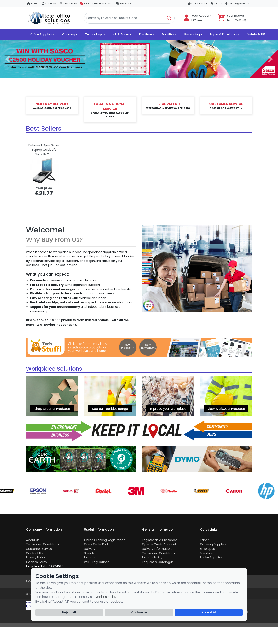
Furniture (206, 553)
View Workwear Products (226, 409)
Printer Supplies (211, 557)
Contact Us (69, 3)
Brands (89, 553)
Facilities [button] (168, 34)
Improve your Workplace (168, 409)
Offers (217, 3)
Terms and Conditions (42, 544)
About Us (50, 3)
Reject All (69, 612)
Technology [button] (94, 34)
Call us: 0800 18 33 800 (98, 3)
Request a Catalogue (158, 562)
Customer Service (39, 549)
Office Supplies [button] (41, 34)
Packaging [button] (192, 34)
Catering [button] (68, 34)
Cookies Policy (36, 562)
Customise (139, 612)
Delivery (125, 3)
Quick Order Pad (96, 544)
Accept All (209, 612)
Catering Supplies (213, 544)
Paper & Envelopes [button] (223, 34)
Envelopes (207, 549)
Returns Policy (152, 557)
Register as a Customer (159, 540)
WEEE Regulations (96, 562)
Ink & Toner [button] (121, 34)
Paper (204, 540)
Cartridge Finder (238, 3)
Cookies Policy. (106, 597)
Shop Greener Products (52, 409)
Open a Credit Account (159, 544)
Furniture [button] (145, 34)
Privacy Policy (36, 557)
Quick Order (199, 3)
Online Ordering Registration (104, 540)
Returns (89, 557)
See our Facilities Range (110, 409)
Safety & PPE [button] (256, 34)
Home (34, 3)
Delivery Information (157, 549)
